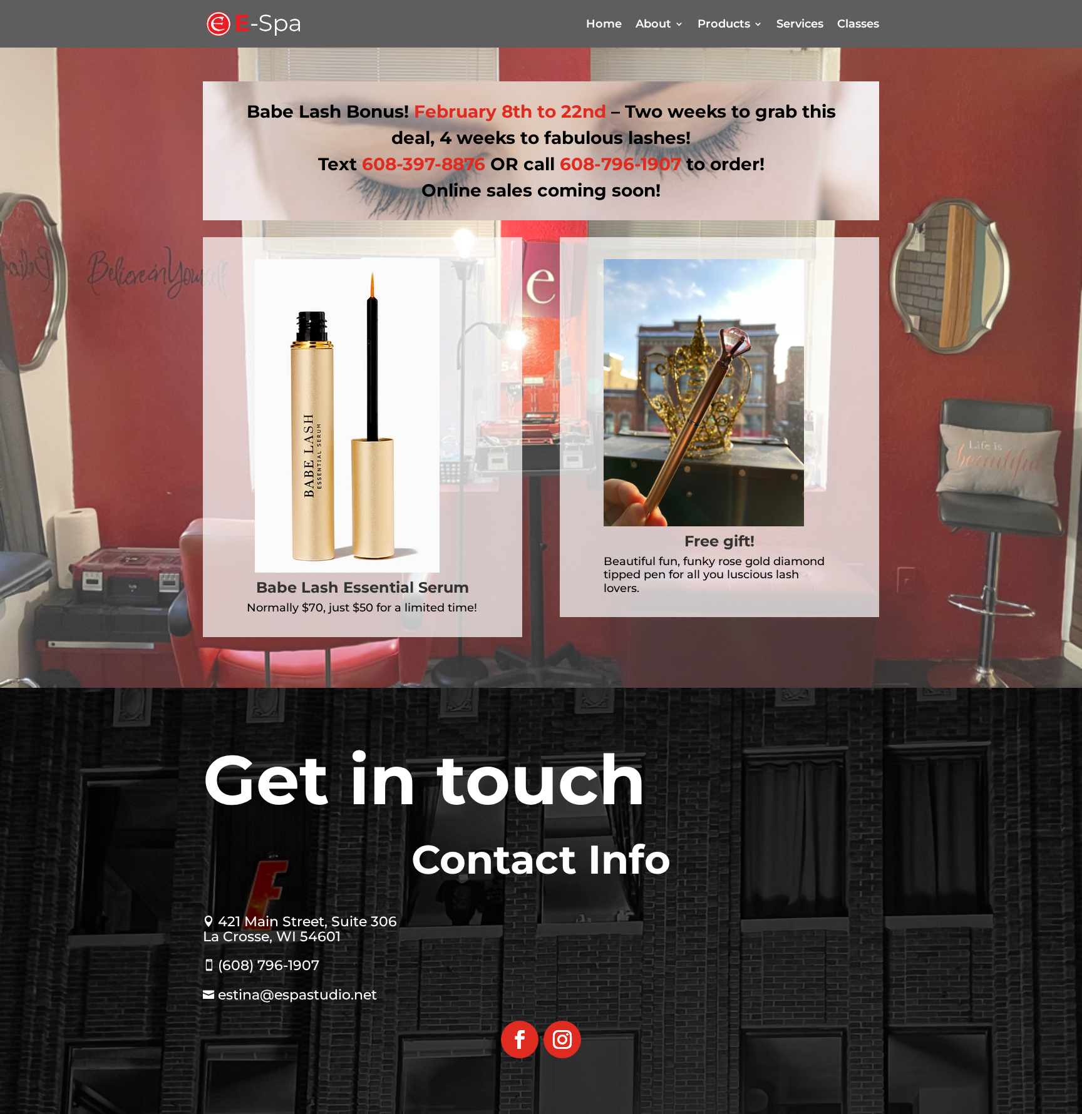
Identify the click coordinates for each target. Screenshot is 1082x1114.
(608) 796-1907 (261, 965)
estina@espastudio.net (290, 994)
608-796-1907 (620, 164)
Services (799, 24)
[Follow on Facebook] (519, 1039)
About (653, 24)
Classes (858, 24)
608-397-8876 (423, 164)
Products (724, 24)
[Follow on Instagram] (562, 1039)
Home (604, 24)
